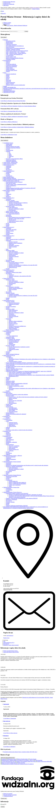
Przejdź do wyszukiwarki (8, 4)
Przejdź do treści (6, 2)
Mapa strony (6, 5)
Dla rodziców (6, 643)
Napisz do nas (6, 637)
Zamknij (34, 8)
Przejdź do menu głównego (9, 1)
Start (4, 641)
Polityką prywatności (34, 7)
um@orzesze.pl (9, 635)
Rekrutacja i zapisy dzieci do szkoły (11, 645)
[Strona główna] (28, 11)
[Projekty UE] (3, 13)
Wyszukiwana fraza (5, 31)
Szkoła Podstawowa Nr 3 (8, 642)
